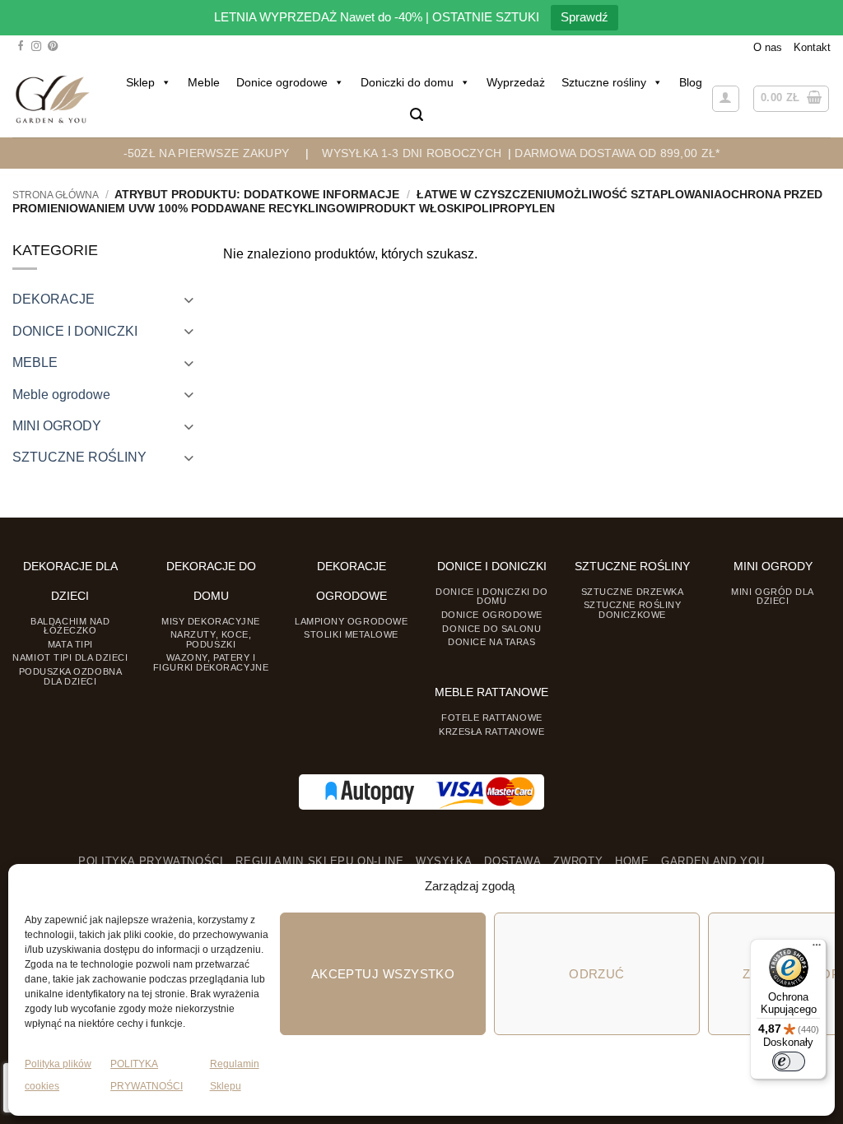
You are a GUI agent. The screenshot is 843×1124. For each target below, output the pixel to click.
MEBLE (35, 362)
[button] (416, 115)
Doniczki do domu (407, 82)
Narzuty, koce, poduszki (211, 638)
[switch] (788, 1061)
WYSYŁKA (444, 861)
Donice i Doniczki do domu (491, 596)
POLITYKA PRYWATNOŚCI (151, 861)
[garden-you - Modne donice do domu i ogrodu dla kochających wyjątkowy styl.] (52, 98)
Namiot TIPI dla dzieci (70, 657)
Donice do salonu (491, 629)
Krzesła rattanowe (491, 731)
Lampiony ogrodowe (351, 621)
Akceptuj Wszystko (383, 974)
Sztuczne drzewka (632, 592)
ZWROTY (578, 861)
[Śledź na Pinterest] (53, 47)
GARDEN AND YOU (713, 861)
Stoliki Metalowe (351, 634)
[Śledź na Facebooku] (21, 47)
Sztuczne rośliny (603, 82)
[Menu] (817, 949)
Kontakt (812, 47)
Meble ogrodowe (61, 394)
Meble (204, 82)
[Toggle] (188, 299)
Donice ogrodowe (282, 82)
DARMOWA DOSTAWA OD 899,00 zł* (617, 153)
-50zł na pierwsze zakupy (206, 153)
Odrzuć (597, 974)
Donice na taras (491, 642)
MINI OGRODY (56, 425)
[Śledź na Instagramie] (36, 47)
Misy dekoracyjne (210, 621)
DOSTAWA (512, 861)
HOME (632, 861)
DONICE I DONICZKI (74, 330)
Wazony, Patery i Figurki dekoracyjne (210, 662)
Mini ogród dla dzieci (772, 596)
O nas (767, 47)
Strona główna (55, 195)
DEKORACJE (53, 298)
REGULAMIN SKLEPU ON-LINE (319, 861)
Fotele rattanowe (492, 717)
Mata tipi (70, 644)
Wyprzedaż (516, 82)
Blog (690, 82)
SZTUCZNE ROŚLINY (79, 456)
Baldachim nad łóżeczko (69, 625)
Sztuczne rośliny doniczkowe (633, 609)
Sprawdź (584, 17)
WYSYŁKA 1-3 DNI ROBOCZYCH (411, 153)
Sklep (140, 82)
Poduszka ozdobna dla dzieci (71, 676)
